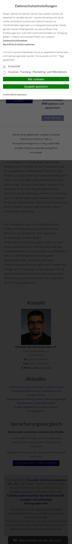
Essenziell (14, 66)
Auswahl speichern (36, 86)
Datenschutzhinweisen (15, 40)
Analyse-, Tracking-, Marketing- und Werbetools (37, 71)
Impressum (22, 94)
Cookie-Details (10, 94)
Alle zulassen (36, 79)
